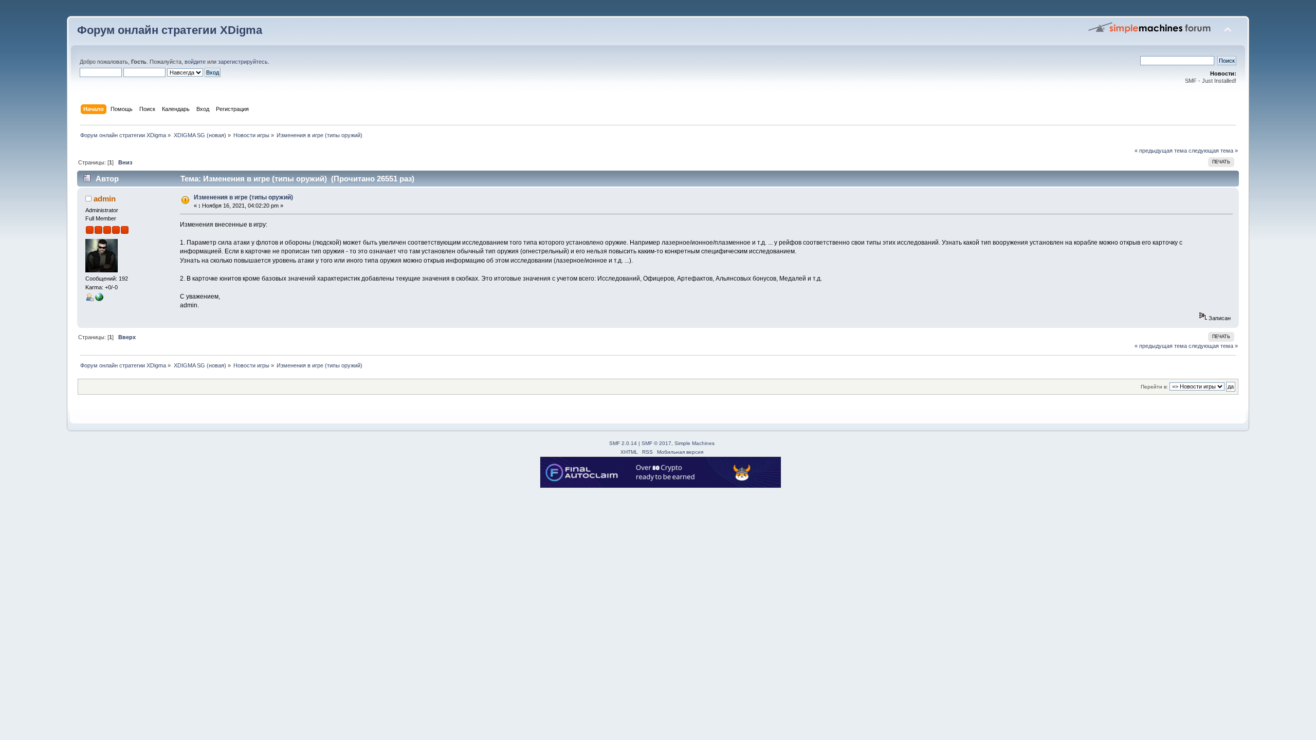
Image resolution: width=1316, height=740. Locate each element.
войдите (195, 62)
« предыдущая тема (1161, 150)
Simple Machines (694, 443)
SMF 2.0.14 (623, 443)
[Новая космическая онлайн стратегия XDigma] (99, 299)
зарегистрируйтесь (243, 62)
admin (105, 198)
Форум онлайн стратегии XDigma (169, 30)
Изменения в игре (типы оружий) (243, 197)
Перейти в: (1154, 387)
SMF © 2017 (656, 443)
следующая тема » (1213, 150)
